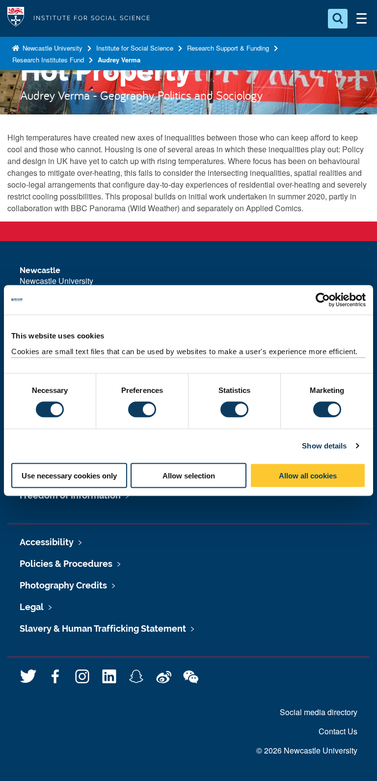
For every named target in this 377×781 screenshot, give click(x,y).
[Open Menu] (361, 18)
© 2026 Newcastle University (306, 750)
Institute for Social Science (134, 48)
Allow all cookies (308, 475)
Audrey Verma (119, 59)
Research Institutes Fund (48, 59)
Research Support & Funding (228, 48)
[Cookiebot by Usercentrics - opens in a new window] (323, 300)
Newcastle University (51, 48)
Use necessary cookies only (69, 475)
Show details (324, 446)
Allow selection (188, 475)
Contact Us (338, 731)
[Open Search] (338, 18)
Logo (16, 18)
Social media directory (318, 712)
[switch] (142, 410)
